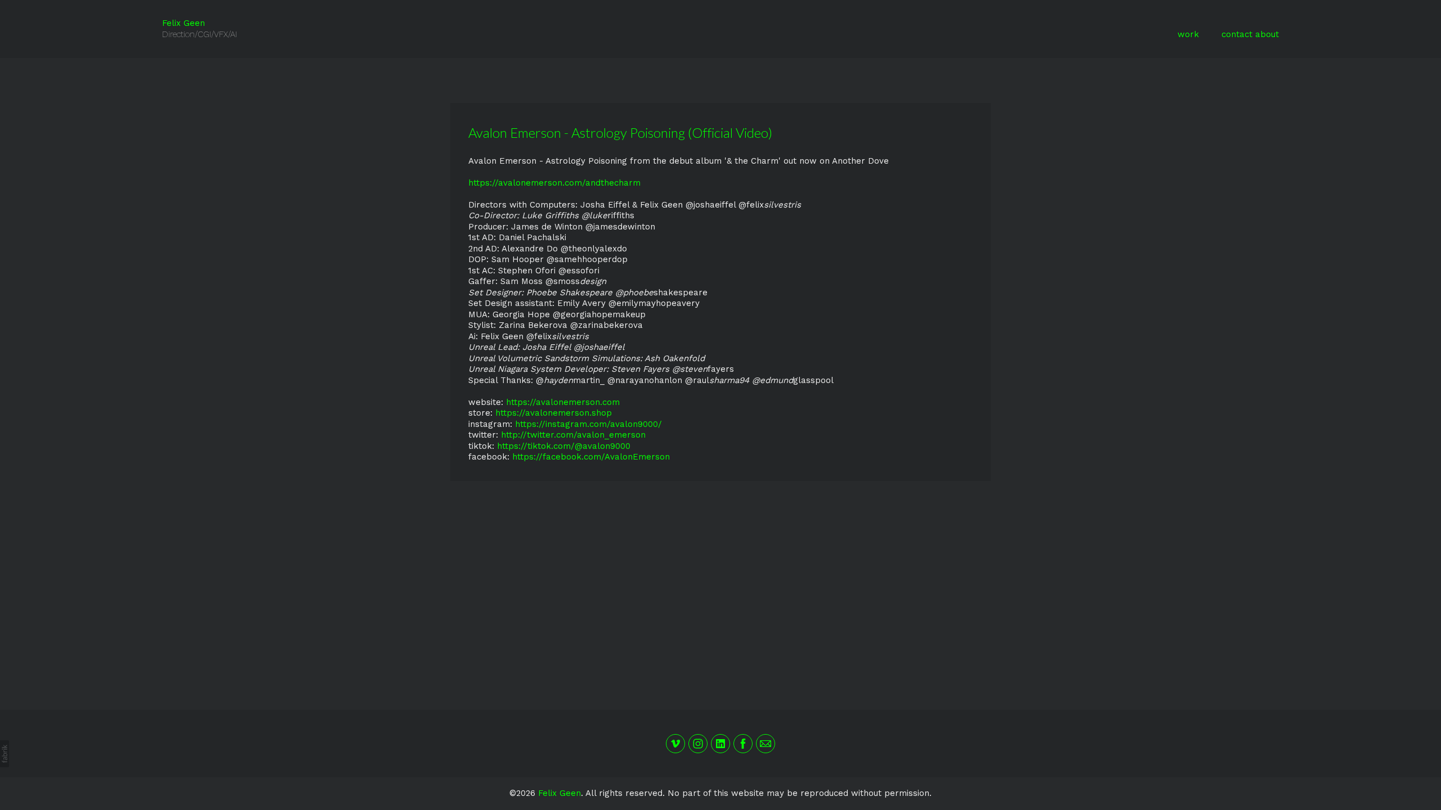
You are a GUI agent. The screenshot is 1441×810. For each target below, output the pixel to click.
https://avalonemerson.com (563, 402)
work (1188, 34)
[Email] (765, 743)
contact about (1250, 34)
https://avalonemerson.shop (553, 413)
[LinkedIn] (720, 743)
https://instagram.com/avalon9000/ (588, 424)
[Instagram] (698, 743)
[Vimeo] (675, 743)
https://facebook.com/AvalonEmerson (591, 457)
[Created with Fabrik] (4, 753)
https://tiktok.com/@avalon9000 (563, 446)
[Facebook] (743, 743)
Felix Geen (559, 793)
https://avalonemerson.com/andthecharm (554, 183)
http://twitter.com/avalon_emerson (573, 435)
